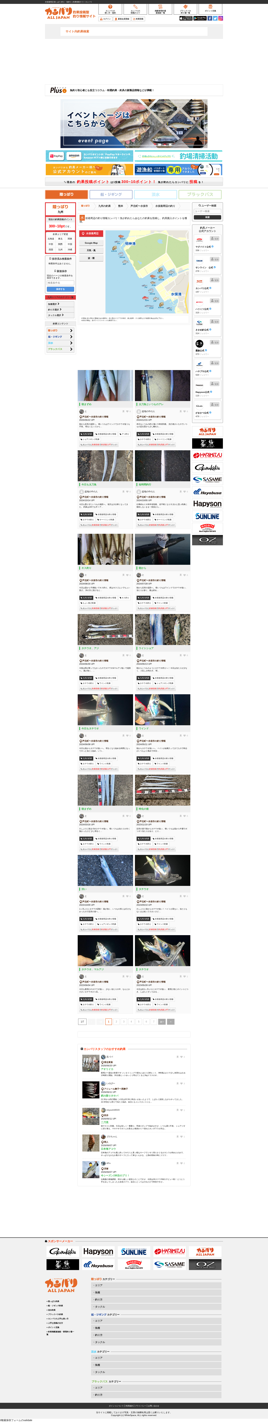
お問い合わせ (153, 1406)
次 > (162, 1022)
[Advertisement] (134, 61)
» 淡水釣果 (51, 1310)
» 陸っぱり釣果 (53, 1301)
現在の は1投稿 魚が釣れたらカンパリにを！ (135, 182)
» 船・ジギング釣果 (55, 1306)
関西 (60, 244)
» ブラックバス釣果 (55, 1314)
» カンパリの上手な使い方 (58, 1319)
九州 (60, 249)
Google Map (91, 243)
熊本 (120, 206)
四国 (51, 249)
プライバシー (140, 1406)
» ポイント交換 (53, 1327)
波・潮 (91, 258)
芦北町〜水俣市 (139, 206)
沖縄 (70, 249)
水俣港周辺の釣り (165, 206)
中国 (70, 244)
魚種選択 (52, 304)
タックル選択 (55, 315)
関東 (70, 238)
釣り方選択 (54, 309)
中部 (51, 244)
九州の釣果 (104, 206)
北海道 (51, 238)
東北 (60, 238)
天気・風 (91, 250)
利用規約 (129, 1406)
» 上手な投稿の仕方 (55, 1323)
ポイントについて (116, 1406)
